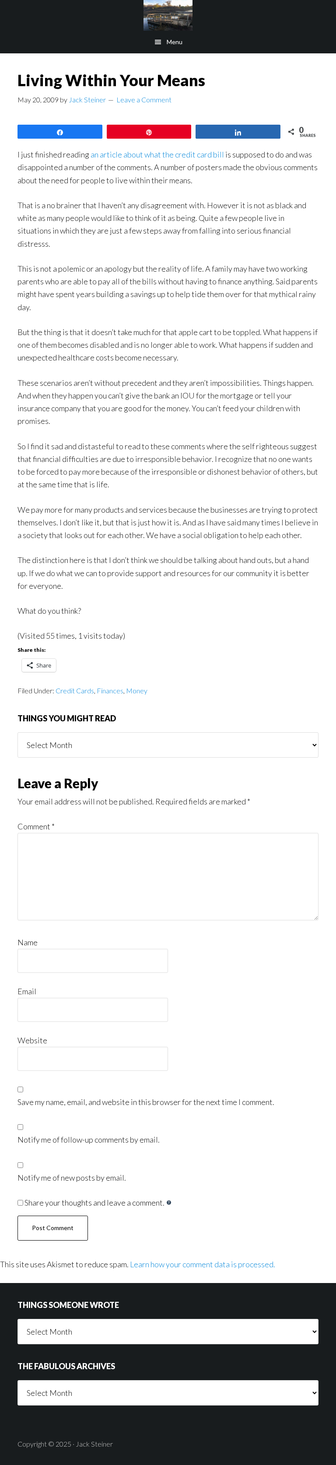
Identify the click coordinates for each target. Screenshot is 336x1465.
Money (136, 690)
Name (28, 942)
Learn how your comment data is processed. (202, 1264)
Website (32, 1040)
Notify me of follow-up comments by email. (89, 1139)
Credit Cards (75, 690)
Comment (36, 826)
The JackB (168, 15)
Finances (110, 690)
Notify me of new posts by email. (72, 1177)
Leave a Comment (144, 99)
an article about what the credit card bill (158, 154)
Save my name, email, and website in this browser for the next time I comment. (146, 1102)
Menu (174, 41)
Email (27, 991)
